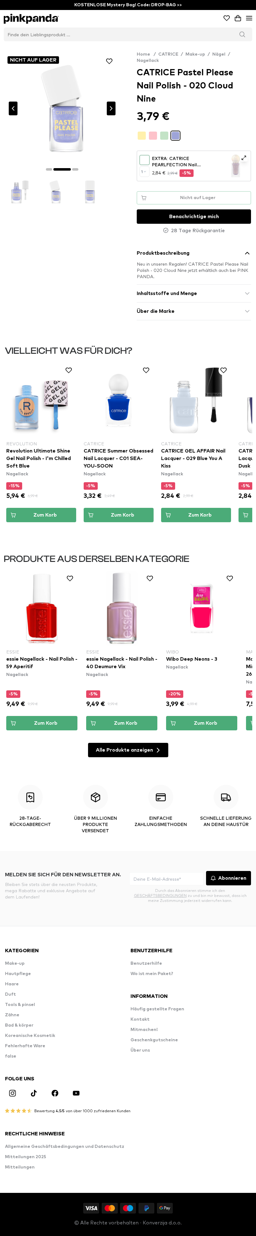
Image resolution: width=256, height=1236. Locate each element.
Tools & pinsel (20, 1005)
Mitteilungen (20, 1167)
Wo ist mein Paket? (151, 974)
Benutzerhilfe (146, 963)
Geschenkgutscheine (154, 1040)
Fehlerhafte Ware (25, 1046)
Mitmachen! (144, 1030)
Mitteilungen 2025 (25, 1157)
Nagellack (148, 60)
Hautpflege (18, 974)
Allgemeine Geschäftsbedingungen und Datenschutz (64, 1146)
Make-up (195, 54)
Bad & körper (19, 1025)
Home (146, 54)
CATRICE (168, 54)
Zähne (12, 1015)
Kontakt (140, 1019)
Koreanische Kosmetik (30, 1035)
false (10, 1056)
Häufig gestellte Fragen (157, 1009)
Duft (10, 994)
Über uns (140, 1050)
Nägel (218, 54)
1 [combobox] (142, 171)
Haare (12, 984)
